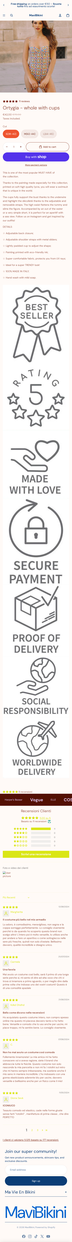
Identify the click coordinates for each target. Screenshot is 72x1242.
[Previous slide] (4, 5)
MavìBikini (29, 1227)
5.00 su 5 (45, 818)
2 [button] (32, 1130)
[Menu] (4, 15)
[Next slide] (68, 5)
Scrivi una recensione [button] (36, 854)
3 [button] (37, 1130)
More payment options (36, 165)
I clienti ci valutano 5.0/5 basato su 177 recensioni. (31, 1139)
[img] (10, 907)
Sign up (36, 1180)
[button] (11, 791)
